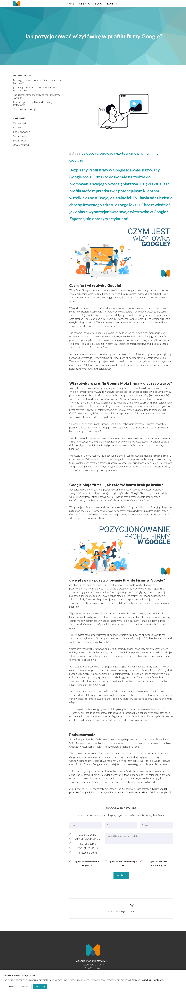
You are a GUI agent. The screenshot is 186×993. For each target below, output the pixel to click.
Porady (17, 127)
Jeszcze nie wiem (87, 852)
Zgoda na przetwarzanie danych (88, 863)
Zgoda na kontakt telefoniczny (161, 863)
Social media (20, 136)
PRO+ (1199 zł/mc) (87, 848)
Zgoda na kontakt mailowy (123, 863)
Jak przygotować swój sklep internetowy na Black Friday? (36, 89)
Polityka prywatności (152, 979)
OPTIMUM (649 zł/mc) (87, 839)
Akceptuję (40, 986)
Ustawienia (10, 986)
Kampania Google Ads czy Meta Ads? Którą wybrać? (143, 792)
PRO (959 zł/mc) (87, 843)
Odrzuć (25, 986)
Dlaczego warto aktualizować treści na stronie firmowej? (37, 82)
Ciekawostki (19, 123)
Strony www (19, 140)
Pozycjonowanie (21, 131)
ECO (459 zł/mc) (87, 834)
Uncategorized (21, 145)
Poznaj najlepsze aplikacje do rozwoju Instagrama (33, 103)
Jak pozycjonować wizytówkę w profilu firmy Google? (36, 96)
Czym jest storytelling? (25, 109)
